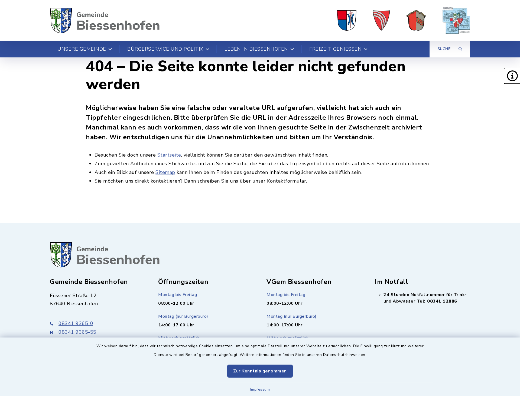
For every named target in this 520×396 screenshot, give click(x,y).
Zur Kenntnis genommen (260, 371)
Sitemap (165, 172)
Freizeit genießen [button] (335, 49)
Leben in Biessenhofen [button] (256, 49)
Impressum (260, 389)
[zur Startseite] (105, 20)
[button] (512, 76)
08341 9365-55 (77, 332)
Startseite (169, 155)
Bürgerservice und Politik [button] (165, 49)
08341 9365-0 (75, 323)
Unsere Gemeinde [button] (81, 49)
